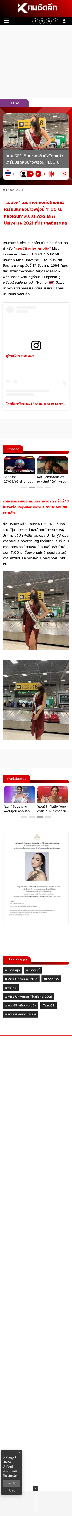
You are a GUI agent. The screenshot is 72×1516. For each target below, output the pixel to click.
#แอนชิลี (48, 1005)
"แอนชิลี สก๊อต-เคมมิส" (32, 248)
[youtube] (49, 21)
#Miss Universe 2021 (21, 979)
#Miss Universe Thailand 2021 (28, 996)
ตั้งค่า (11, 1490)
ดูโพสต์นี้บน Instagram (20, 355)
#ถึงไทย (11, 988)
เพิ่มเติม (13, 1475)
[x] (42, 21)
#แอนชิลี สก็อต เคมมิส (20, 1014)
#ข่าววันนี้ (33, 970)
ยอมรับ (11, 1483)
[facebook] (35, 21)
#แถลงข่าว (51, 979)
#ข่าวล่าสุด (12, 970)
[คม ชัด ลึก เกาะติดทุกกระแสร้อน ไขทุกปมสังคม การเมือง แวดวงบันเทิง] (36, 8)
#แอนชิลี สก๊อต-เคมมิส (20, 1005)
